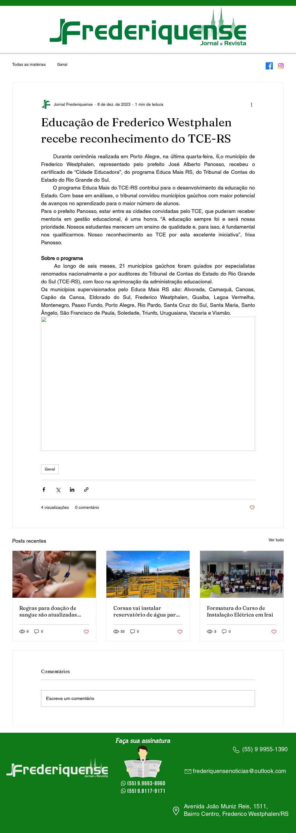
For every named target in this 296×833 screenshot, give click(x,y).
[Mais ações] (251, 104)
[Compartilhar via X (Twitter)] (58, 489)
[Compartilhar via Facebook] (44, 489)
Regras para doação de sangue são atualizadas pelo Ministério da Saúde (50, 611)
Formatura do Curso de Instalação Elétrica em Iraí (240, 611)
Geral (62, 64)
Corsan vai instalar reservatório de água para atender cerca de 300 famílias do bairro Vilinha (146, 611)
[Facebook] (269, 66)
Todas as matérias (29, 64)
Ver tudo (276, 539)
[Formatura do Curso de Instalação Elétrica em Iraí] (242, 574)
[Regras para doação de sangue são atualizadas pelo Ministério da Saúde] (54, 574)
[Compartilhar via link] (86, 489)
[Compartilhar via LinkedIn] (72, 489)
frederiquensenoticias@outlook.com (239, 771)
